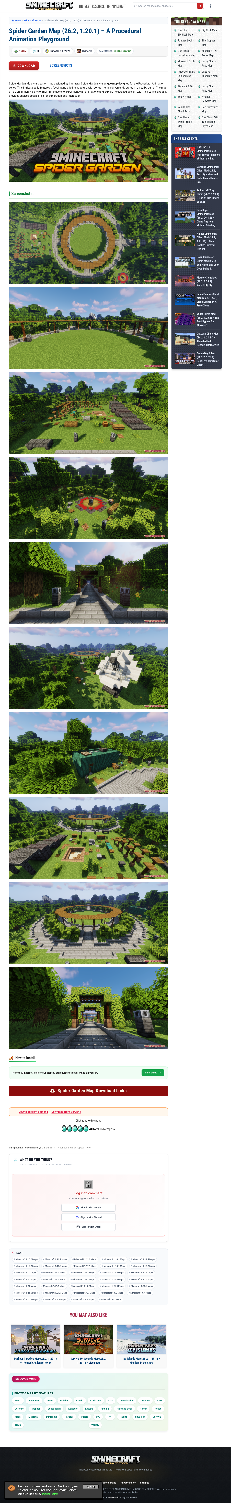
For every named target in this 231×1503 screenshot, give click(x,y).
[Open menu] (17, 5)
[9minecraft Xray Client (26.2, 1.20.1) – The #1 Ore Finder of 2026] (185, 196)
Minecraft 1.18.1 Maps (114, 1266)
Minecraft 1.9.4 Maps (83, 1299)
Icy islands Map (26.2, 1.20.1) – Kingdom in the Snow (141, 1360)
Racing (123, 1416)
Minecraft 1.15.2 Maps (27, 1266)
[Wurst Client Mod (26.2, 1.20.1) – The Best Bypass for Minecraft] (185, 319)
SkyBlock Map (209, 30)
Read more (50, 1494)
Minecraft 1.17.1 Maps (85, 1266)
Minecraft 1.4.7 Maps (84, 1293)
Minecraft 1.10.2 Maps (27, 1259)
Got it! (91, 1487)
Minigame (51, 1416)
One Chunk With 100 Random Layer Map (210, 122)
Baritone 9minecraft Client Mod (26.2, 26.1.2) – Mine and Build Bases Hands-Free (208, 174)
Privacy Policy (128, 1482)
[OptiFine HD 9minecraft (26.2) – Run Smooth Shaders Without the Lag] (185, 153)
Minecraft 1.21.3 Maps (83, 1286)
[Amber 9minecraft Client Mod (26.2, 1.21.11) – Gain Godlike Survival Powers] (185, 241)
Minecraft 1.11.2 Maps (56, 1259)
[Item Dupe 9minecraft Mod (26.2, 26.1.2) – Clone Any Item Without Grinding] (185, 217)
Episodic (72, 1408)
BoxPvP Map (184, 96)
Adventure (34, 1400)
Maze (18, 1416)
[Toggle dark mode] (210, 6)
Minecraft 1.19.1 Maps (54, 1272)
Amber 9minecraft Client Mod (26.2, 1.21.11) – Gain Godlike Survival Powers (207, 241)
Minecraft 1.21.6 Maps (27, 1293)
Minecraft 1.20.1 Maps (54, 1279)
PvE (98, 1416)
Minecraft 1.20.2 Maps (83, 1279)
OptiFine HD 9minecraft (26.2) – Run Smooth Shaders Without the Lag (208, 152)
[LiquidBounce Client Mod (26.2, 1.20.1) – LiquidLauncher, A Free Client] (185, 300)
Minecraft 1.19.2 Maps (83, 1272)
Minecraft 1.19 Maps (26, 1272)
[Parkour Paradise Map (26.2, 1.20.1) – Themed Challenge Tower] (35, 1339)
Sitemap (144, 1482)
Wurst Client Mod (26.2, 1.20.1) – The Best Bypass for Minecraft (208, 319)
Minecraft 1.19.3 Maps (113, 1272)
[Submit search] (200, 6)
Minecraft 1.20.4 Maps (113, 1279)
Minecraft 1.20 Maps (26, 1279)
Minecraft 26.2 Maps (111, 1299)
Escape (89, 1408)
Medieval (33, 1416)
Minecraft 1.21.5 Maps (142, 1286)
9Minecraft (113, 1497)
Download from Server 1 (33, 1111)
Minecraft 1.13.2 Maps (114, 1259)
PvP (110, 1416)
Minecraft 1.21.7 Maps (56, 1293)
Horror (143, 1408)
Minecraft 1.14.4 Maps (144, 1259)
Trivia (18, 1425)
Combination (127, 1400)
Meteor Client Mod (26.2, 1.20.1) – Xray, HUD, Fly (207, 281)
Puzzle (84, 1416)
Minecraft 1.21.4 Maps (113, 1286)
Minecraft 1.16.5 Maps (56, 1266)
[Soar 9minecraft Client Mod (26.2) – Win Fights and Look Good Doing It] (185, 263)
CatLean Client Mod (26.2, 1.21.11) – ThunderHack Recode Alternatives (208, 339)
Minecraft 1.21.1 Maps (54, 1286)
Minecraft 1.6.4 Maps (140, 1293)
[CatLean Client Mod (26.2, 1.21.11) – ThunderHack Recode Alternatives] (185, 339)
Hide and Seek (124, 1408)
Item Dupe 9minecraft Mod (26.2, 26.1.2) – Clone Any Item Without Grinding (206, 218)
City (110, 1400)
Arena (50, 1400)
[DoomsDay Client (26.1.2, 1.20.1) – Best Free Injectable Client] (185, 359)
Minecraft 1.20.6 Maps (142, 1279)
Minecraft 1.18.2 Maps (144, 1266)
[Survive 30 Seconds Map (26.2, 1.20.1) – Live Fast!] (88, 1339)
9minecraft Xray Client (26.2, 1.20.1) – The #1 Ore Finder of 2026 (208, 196)
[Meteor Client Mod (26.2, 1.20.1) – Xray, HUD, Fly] (185, 281)
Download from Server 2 (66, 1111)
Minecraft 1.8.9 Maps (55, 1299)
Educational (54, 1408)
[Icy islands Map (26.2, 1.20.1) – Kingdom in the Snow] (141, 1339)
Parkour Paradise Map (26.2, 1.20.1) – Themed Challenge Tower (35, 1360)
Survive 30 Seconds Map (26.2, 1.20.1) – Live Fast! (88, 1360)
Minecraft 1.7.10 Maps (27, 1299)
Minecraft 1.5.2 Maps (112, 1293)
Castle (79, 1400)
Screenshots (61, 65)
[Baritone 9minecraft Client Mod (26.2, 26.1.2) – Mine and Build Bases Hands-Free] (185, 174)
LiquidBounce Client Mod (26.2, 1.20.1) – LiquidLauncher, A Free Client (208, 300)
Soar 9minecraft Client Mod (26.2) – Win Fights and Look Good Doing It (208, 262)
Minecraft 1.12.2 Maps (85, 1259)
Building (118, 51)
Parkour (69, 1416)
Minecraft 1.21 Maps (26, 1286)
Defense (19, 1408)
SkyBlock (140, 1416)
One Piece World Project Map (185, 122)
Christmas (95, 1400)
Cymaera (87, 51)
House (158, 1408)
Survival (157, 1416)
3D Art (18, 1400)
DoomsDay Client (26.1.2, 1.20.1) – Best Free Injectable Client (208, 359)
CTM (159, 1400)
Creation (127, 51)
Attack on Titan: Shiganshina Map (186, 76)
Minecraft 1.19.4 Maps (142, 1272)
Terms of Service (107, 1482)
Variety (95, 1425)
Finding (105, 1408)
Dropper (35, 1408)
